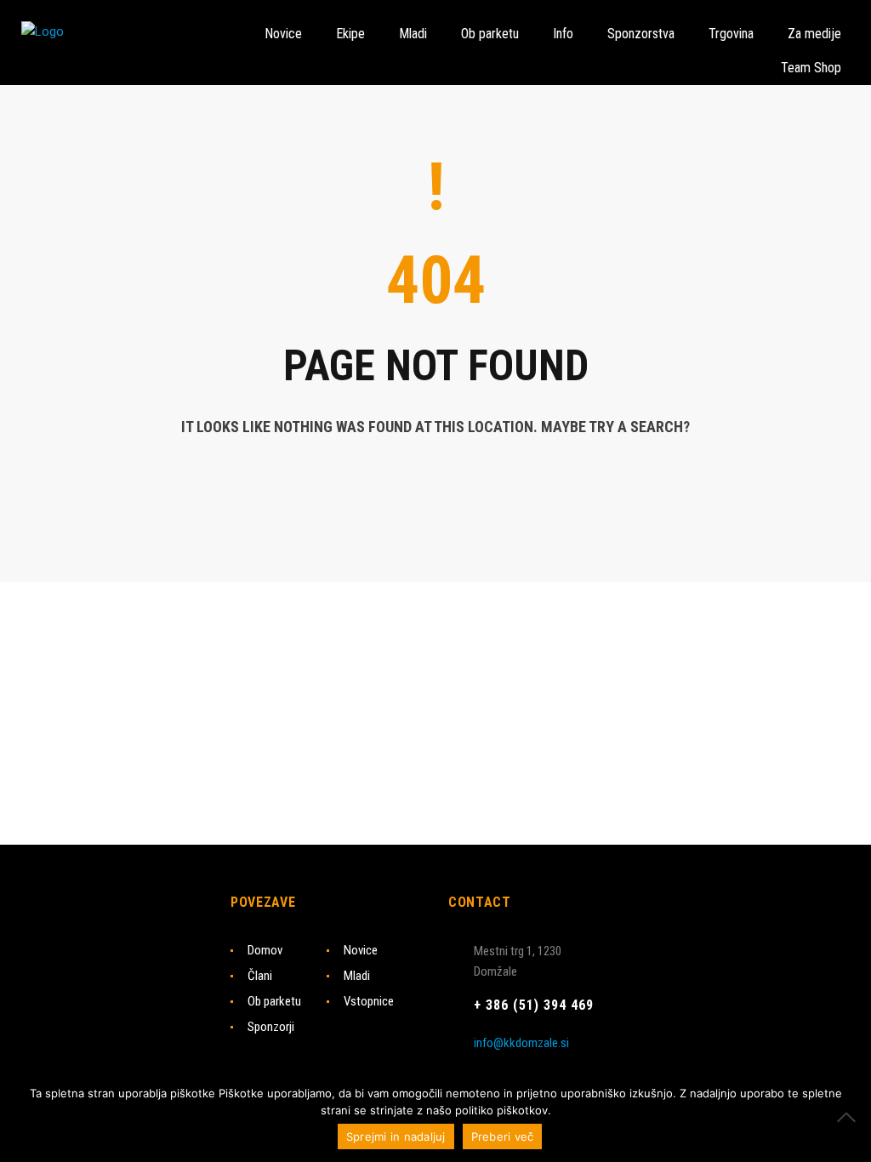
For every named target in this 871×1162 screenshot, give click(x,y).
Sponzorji (271, 1026)
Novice (361, 950)
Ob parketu (274, 1001)
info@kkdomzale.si (521, 1043)
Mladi (357, 975)
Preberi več (502, 1136)
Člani (260, 975)
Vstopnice (369, 1001)
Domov (265, 950)
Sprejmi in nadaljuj (396, 1136)
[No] (849, 1116)
